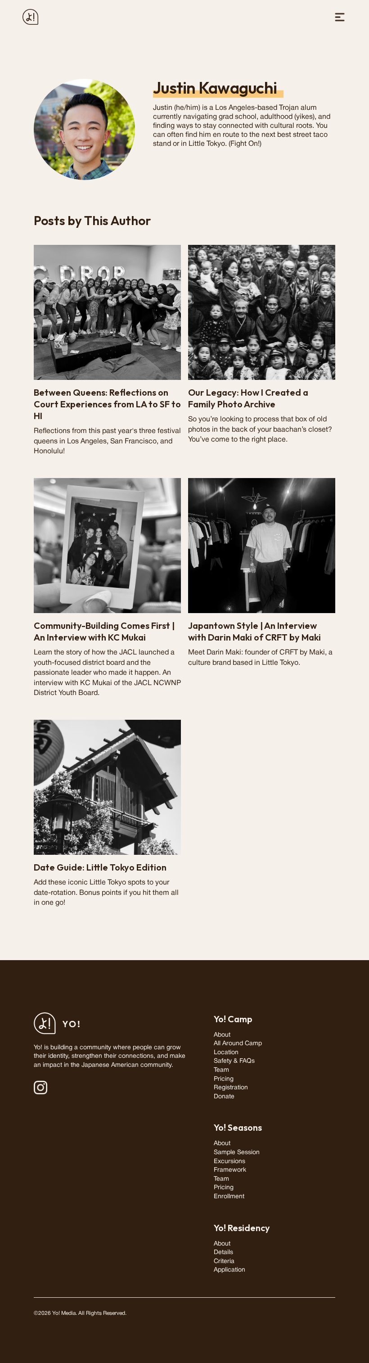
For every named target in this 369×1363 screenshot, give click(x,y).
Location (226, 1053)
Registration (231, 1088)
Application (229, 1270)
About (222, 1035)
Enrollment (229, 1197)
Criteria (224, 1261)
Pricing (224, 1079)
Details (223, 1252)
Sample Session (237, 1152)
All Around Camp (238, 1044)
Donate (224, 1097)
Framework (230, 1170)
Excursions (229, 1161)
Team (221, 1070)
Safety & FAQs (234, 1061)
